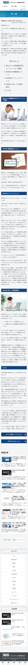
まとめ (8, 90)
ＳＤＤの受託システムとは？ (14, 434)
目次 (11, 61)
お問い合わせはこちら (14, 441)
